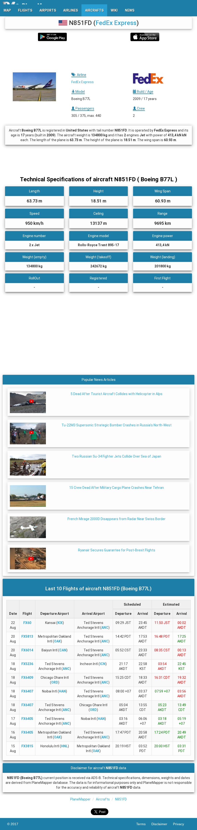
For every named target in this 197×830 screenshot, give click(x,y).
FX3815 (27, 746)
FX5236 (27, 664)
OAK (57, 641)
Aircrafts (103, 799)
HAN (62, 691)
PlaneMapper (80, 799)
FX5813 (27, 636)
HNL (64, 746)
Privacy (181, 824)
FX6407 (27, 691)
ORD (54, 682)
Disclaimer (162, 824)
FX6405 (27, 719)
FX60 (27, 623)
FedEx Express (116, 22)
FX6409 (27, 677)
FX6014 (27, 650)
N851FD (121, 799)
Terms (143, 824)
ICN (102, 664)
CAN (62, 650)
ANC (104, 627)
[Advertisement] (98, 57)
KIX (60, 623)
